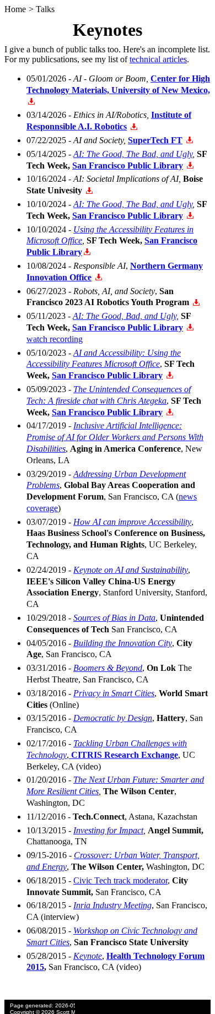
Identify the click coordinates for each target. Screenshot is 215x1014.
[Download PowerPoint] (31, 101)
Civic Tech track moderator (120, 880)
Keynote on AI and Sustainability (130, 569)
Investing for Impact (108, 830)
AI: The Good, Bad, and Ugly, (126, 316)
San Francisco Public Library (127, 165)
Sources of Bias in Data (114, 617)
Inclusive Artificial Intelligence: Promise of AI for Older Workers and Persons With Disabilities (114, 437)
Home (15, 9)
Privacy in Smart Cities (113, 693)
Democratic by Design (112, 718)
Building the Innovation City (122, 643)
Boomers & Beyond (107, 668)
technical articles (158, 59)
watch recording (54, 339)
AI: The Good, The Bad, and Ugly (132, 154)
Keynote (87, 956)
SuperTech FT (155, 140)
